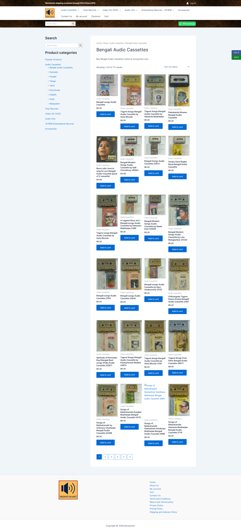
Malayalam (55, 103)
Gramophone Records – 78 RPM (156, 10)
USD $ (236, 52)
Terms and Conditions (160, 498)
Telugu (53, 81)
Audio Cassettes (69, 10)
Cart (106, 16)
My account (81, 16)
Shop (105, 43)
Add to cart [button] (105, 114)
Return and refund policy (161, 502)
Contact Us (66, 16)
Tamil (52, 85)
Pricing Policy (156, 508)
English (53, 94)
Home (99, 43)
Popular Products (53, 59)
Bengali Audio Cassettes (61, 67)
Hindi (52, 99)
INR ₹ (235, 57)
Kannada (54, 72)
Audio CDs (130, 10)
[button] (78, 10)
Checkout (95, 16)
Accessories (184, 10)
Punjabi (53, 76)
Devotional (55, 90)
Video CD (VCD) (110, 10)
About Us (154, 485)
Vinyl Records (89, 10)
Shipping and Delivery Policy (163, 512)
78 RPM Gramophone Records (59, 123)
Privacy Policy (156, 505)
